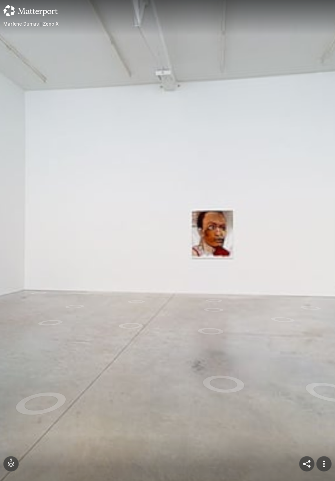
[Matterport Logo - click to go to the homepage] (30, 10)
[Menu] (324, 464)
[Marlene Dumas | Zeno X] (167, 240)
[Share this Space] (307, 464)
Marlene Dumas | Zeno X (31, 24)
